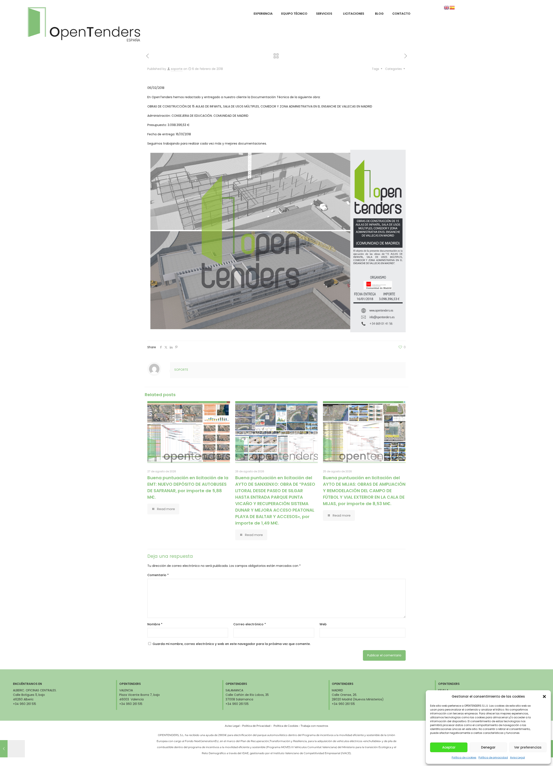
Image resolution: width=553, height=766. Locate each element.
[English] (447, 7)
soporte (177, 69)
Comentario (158, 575)
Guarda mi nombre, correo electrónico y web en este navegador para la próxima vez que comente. (231, 644)
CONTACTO (401, 13)
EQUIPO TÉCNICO (294, 13)
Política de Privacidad (256, 725)
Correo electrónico (249, 624)
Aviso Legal (517, 757)
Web (323, 624)
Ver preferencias (528, 747)
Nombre (154, 624)
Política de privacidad (493, 757)
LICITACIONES (353, 13)
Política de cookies (464, 757)
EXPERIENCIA (263, 13)
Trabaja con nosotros (314, 725)
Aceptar (449, 747)
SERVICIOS (324, 13)
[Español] (452, 7)
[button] (544, 696)
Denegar (488, 747)
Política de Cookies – (287, 725)
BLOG (379, 13)
